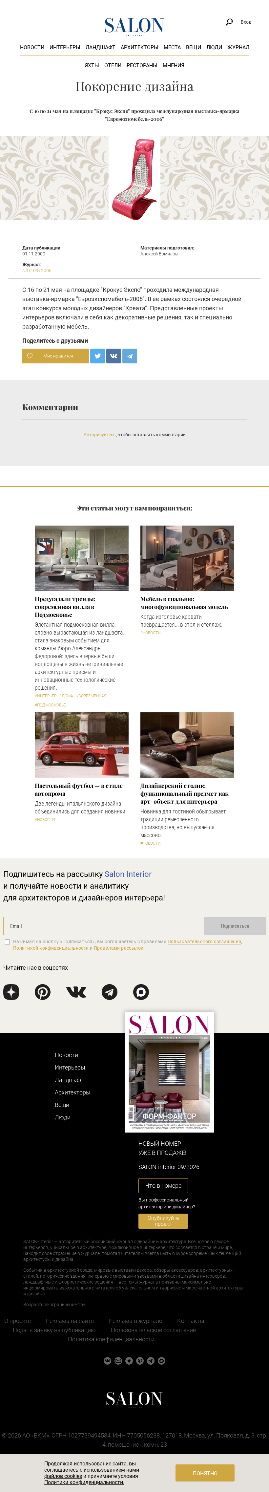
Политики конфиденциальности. (84, 1482)
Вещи (193, 47)
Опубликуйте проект (163, 1221)
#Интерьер (45, 696)
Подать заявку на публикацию (54, 1330)
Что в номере (163, 1185)
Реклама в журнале (135, 1320)
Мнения (173, 65)
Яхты (92, 65)
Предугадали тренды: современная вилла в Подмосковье (65, 606)
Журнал (238, 47)
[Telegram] (129, 356)
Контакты (190, 1320)
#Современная (91, 696)
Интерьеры (65, 47)
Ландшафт (100, 47)
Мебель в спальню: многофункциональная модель (184, 603)
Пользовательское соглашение (153, 1330)
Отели (112, 65)
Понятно (205, 1473)
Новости (32, 47)
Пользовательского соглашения (204, 941)
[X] (97, 356)
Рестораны (142, 65)
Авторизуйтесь (100, 434)
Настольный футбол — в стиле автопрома (79, 789)
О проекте (17, 1320)
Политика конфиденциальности (111, 1339)
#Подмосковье (50, 705)
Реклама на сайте (70, 1320)
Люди (214, 47)
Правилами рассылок (119, 948)
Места (172, 47)
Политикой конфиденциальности (51, 948)
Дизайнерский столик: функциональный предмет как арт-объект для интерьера (184, 793)
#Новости (150, 633)
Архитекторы (139, 47)
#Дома (66, 696)
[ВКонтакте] (113, 356)
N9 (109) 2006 (37, 270)
